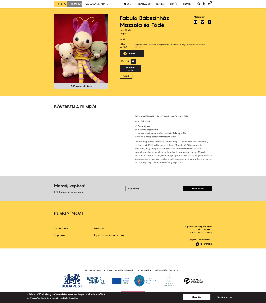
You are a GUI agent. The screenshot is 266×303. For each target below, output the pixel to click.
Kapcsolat (60, 235)
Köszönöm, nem (225, 297)
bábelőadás (126, 30)
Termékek (188, 3)
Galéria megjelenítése (81, 86)
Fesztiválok (144, 3)
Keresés (199, 3)
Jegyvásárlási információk (109, 235)
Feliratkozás (198, 188)
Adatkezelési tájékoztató (167, 270)
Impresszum (61, 228)
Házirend (99, 228)
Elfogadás (196, 297)
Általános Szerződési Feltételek (118, 270)
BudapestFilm (144, 270)
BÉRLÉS (173, 3)
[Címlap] (68, 4)
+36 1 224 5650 (204, 229)
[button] (205, 4)
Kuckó (160, 3)
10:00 (126, 76)
